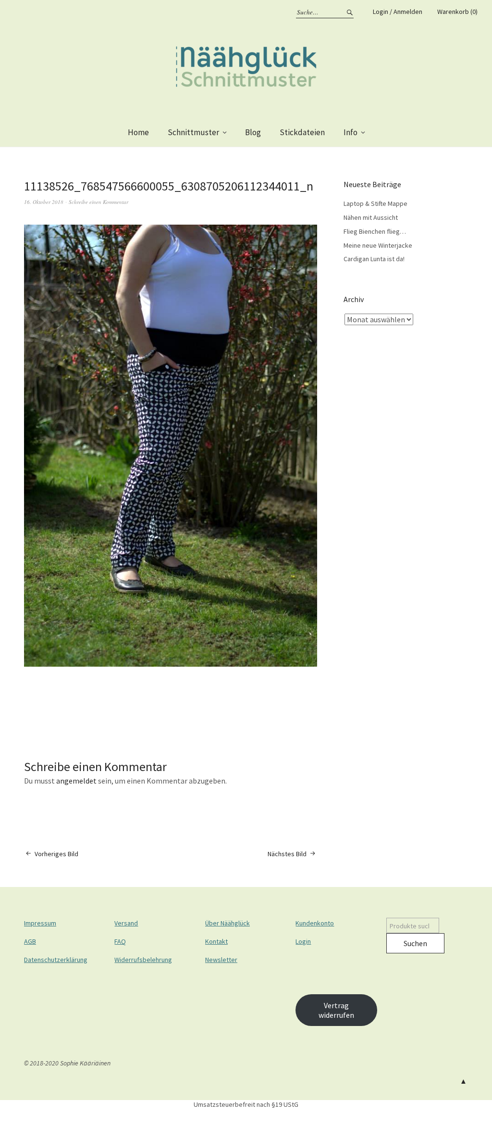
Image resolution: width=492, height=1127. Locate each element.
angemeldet (76, 780)
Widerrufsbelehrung (143, 959)
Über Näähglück (227, 923)
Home (138, 132)
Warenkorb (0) (457, 11)
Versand (126, 923)
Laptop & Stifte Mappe (375, 203)
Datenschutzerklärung (55, 959)
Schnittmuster (193, 132)
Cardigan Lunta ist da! (374, 258)
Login (303, 941)
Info (350, 132)
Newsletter (221, 959)
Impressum (40, 923)
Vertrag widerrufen (336, 1010)
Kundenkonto (314, 923)
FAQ (120, 941)
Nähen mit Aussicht (371, 217)
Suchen (415, 943)
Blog (253, 132)
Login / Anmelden (397, 11)
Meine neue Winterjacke (378, 245)
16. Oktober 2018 (43, 201)
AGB (30, 941)
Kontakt (216, 941)
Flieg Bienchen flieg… (375, 231)
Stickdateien (302, 132)
